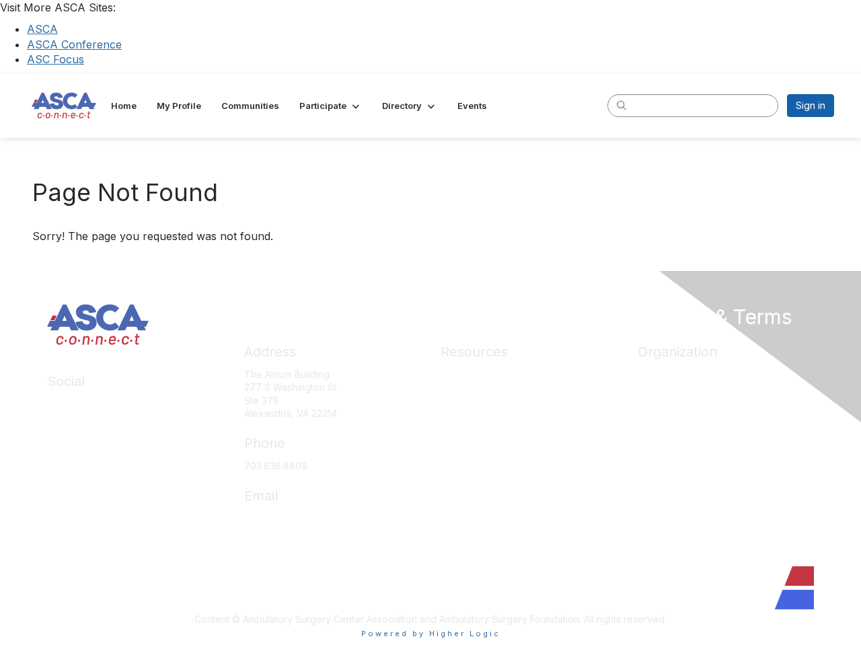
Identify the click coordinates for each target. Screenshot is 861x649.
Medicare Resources (487, 374)
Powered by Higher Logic (430, 633)
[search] (621, 105)
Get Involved (666, 433)
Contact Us (662, 474)
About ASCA (664, 374)
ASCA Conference (74, 44)
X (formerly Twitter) (90, 443)
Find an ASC (664, 414)
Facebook (70, 424)
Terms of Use (470, 533)
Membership (468, 433)
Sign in (810, 105)
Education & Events (483, 414)
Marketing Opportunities (691, 453)
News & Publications (485, 474)
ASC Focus (55, 59)
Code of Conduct (479, 493)
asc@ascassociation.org (298, 518)
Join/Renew (664, 393)
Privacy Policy (472, 513)
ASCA (42, 29)
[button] (330, 106)
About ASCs (467, 453)
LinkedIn (65, 404)
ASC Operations (476, 393)
